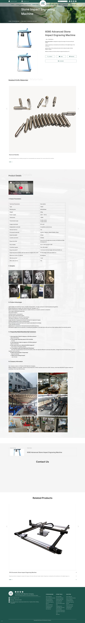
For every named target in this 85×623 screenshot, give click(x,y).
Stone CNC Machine (49, 599)
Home (12, 4)
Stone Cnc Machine (69, 599)
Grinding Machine (48, 607)
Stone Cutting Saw (49, 596)
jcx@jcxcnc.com (26, 1)
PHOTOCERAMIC (50, 4)
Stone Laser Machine (49, 604)
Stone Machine (15, 21)
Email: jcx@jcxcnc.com (15, 597)
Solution (58, 4)
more (10, 161)
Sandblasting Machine (49, 600)
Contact (50, 56)
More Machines (48, 608)
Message (72, 56)
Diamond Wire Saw (59, 600)
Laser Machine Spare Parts (60, 610)
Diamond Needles (14, 154)
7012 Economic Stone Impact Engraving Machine (22, 572)
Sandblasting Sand (59, 606)
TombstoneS (35, 4)
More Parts (58, 614)
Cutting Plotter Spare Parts (60, 607)
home (10, 21)
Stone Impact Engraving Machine (28, 21)
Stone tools (59, 594)
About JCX (65, 4)
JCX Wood (12, 8)
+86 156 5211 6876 (14, 1)
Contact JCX (73, 4)
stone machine (20, 4)
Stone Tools (27, 4)
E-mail (61, 56)
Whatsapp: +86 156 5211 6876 (16, 599)
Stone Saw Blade (58, 596)
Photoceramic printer (49, 606)
